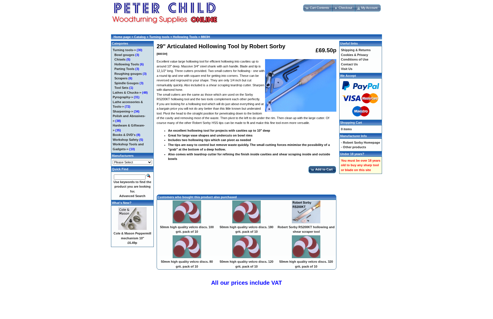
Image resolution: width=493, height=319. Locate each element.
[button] (318, 8)
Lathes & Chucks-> (127, 92)
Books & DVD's (124, 135)
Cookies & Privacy (354, 55)
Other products (354, 147)
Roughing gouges (128, 73)
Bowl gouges (124, 55)
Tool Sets (121, 87)
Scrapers (121, 78)
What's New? (122, 202)
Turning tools (159, 37)
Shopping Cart (351, 122)
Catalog (140, 37)
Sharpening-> (123, 111)
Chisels (120, 59)
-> (124, 50)
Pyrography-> (123, 97)
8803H (205, 37)
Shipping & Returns (356, 50)
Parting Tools (124, 69)
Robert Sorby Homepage (361, 142)
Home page (122, 37)
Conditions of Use (354, 59)
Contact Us (349, 64)
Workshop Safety (125, 139)
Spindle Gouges (126, 83)
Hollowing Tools (185, 37)
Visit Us (346, 69)
